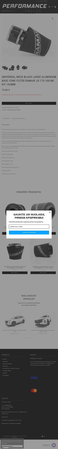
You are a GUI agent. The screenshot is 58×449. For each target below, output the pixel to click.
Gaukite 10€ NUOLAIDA (29, 232)
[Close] (50, 212)
